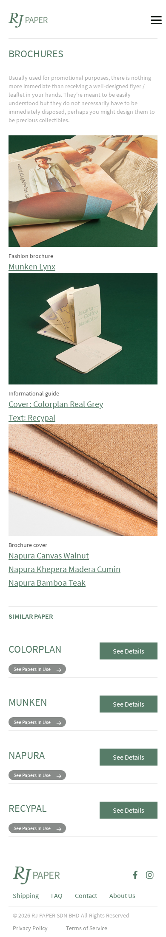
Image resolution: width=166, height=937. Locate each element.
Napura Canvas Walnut (49, 555)
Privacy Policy (30, 928)
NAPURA (27, 755)
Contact (86, 895)
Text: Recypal (32, 417)
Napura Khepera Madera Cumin (64, 569)
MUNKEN (28, 702)
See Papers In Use (32, 669)
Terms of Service (86, 928)
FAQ (57, 895)
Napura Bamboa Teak (47, 582)
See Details (128, 651)
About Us (122, 895)
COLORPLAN (35, 649)
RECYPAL (28, 808)
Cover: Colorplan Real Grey (56, 403)
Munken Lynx (32, 266)
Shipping (26, 895)
